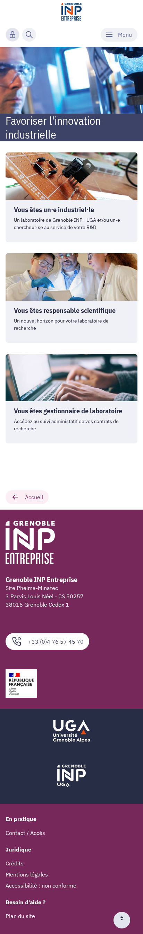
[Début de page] (124, 920)
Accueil (34, 497)
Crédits (15, 863)
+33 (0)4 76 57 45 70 (56, 641)
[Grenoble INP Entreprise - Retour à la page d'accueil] (71, 12)
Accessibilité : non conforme (41, 885)
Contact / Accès (25, 832)
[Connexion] (12, 35)
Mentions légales (27, 874)
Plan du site (20, 916)
